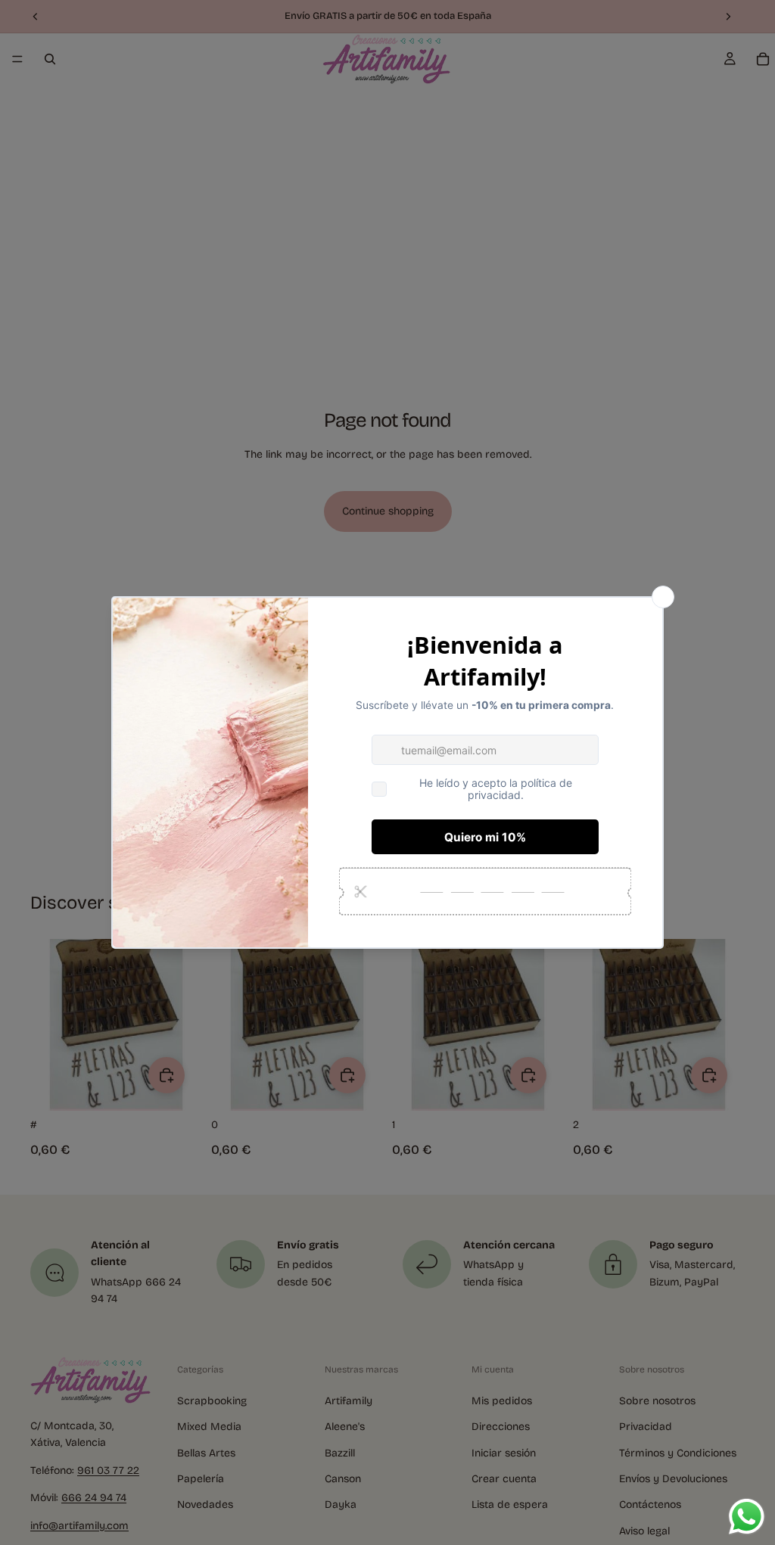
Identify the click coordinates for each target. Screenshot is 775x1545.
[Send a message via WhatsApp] (746, 1516)
